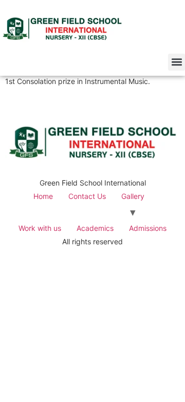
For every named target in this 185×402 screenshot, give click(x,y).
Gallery (132, 196)
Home (43, 196)
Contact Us (87, 196)
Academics (95, 228)
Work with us (39, 228)
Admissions (147, 228)
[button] (176, 62)
